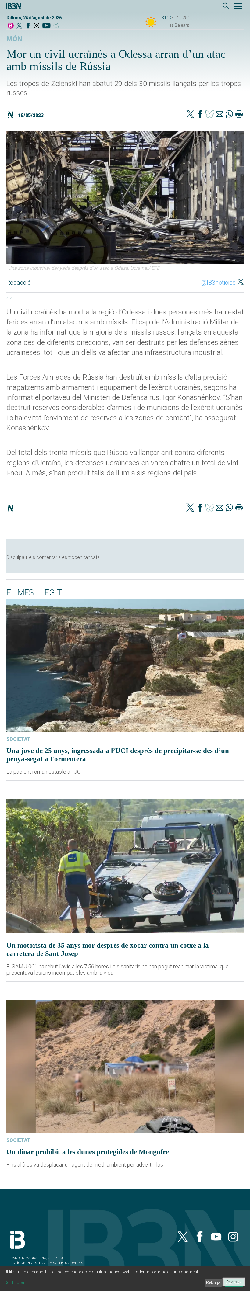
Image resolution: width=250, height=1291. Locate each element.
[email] (219, 115)
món (14, 39)
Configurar (14, 1282)
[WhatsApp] (229, 115)
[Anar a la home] (11, 26)
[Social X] (19, 26)
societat (18, 739)
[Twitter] (190, 115)
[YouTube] (46, 26)
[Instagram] (37, 26)
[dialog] (125, 1278)
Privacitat (233, 1282)
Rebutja (213, 1282)
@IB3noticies (218, 282)
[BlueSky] (57, 26)
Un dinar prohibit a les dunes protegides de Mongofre (87, 1152)
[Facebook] (28, 26)
